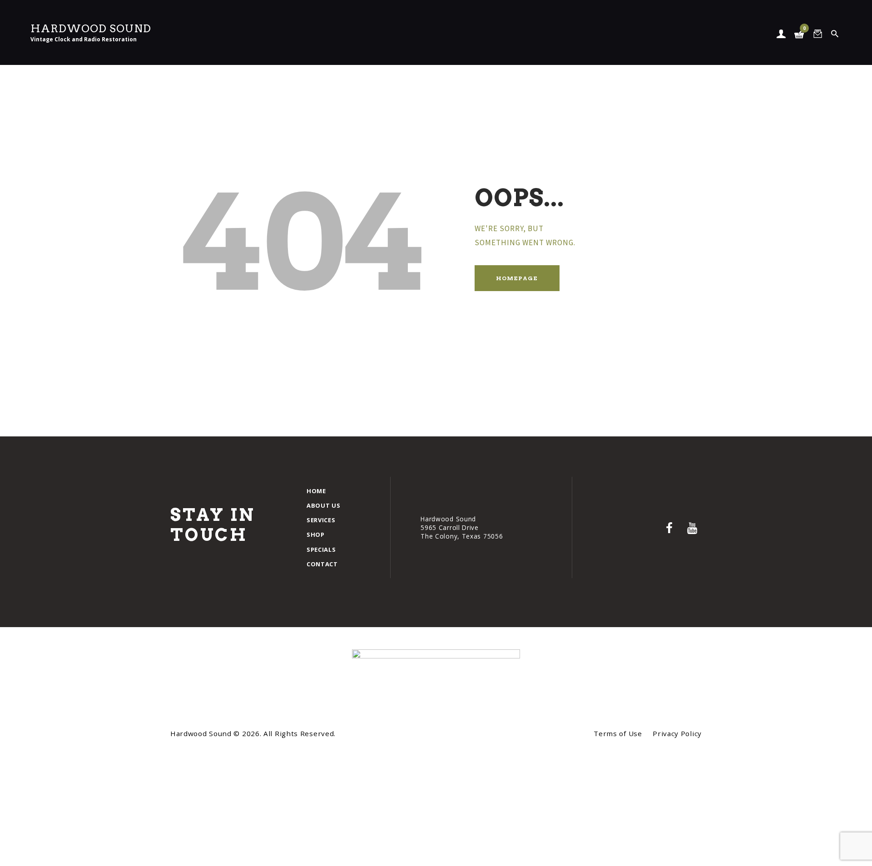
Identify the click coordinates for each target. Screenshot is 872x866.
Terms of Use (618, 733)
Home (316, 491)
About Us (324, 505)
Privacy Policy (677, 733)
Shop (316, 534)
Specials (321, 549)
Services (321, 520)
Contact (322, 564)
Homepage (517, 278)
